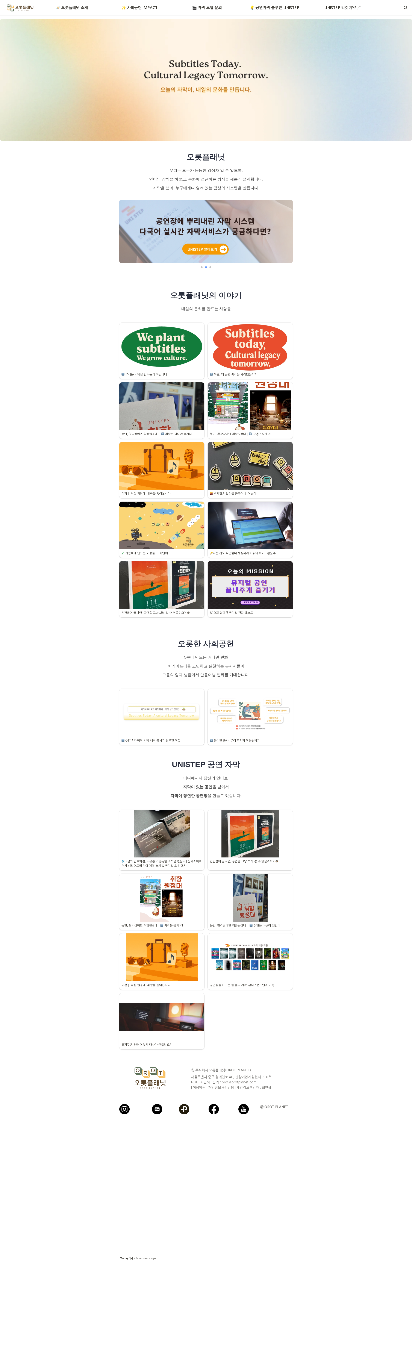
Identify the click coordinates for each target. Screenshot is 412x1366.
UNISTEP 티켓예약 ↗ (341, 8)
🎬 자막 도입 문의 (207, 8)
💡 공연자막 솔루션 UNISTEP (274, 8)
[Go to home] (20, 7)
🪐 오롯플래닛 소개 (72, 8)
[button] (405, 8)
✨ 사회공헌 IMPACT (139, 8)
